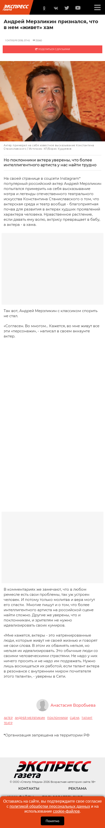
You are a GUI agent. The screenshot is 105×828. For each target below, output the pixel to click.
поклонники (57, 718)
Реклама (77, 788)
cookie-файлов (66, 811)
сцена (74, 718)
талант (87, 718)
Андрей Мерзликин (30, 718)
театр (8, 723)
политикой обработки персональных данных (50, 806)
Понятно (52, 821)
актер (8, 718)
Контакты (28, 788)
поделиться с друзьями (54, 49)
